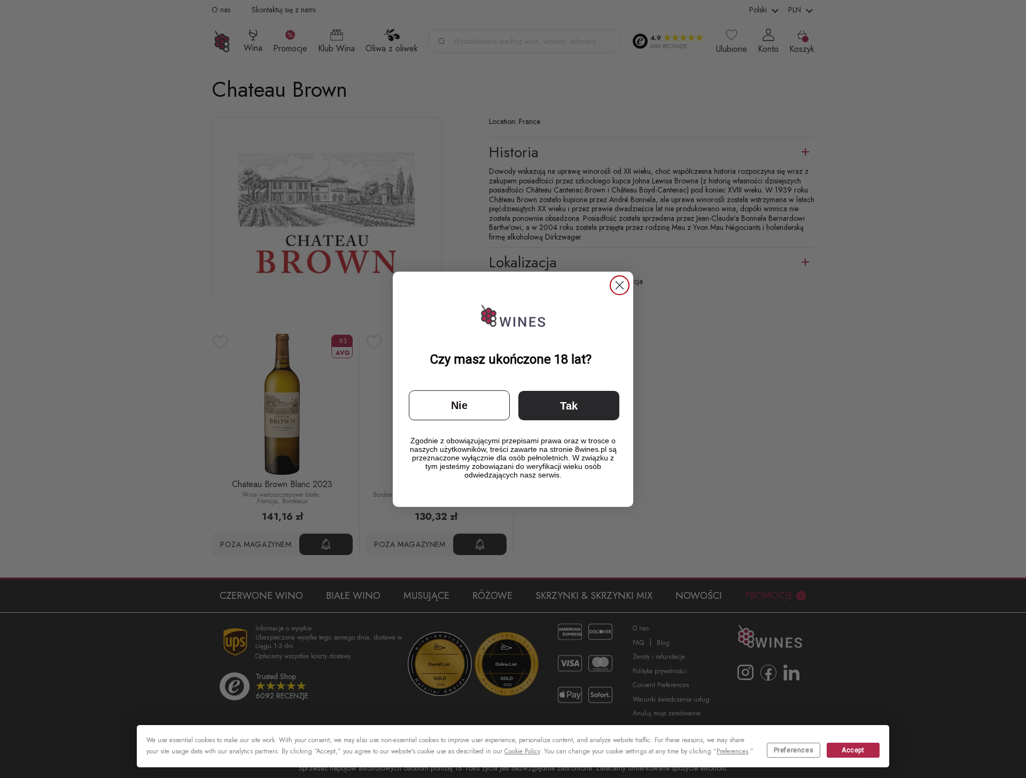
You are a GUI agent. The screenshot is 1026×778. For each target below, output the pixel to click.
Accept (853, 750)
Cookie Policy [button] (522, 751)
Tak (569, 406)
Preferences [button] (732, 751)
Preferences (794, 750)
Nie (459, 405)
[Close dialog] (619, 285)
